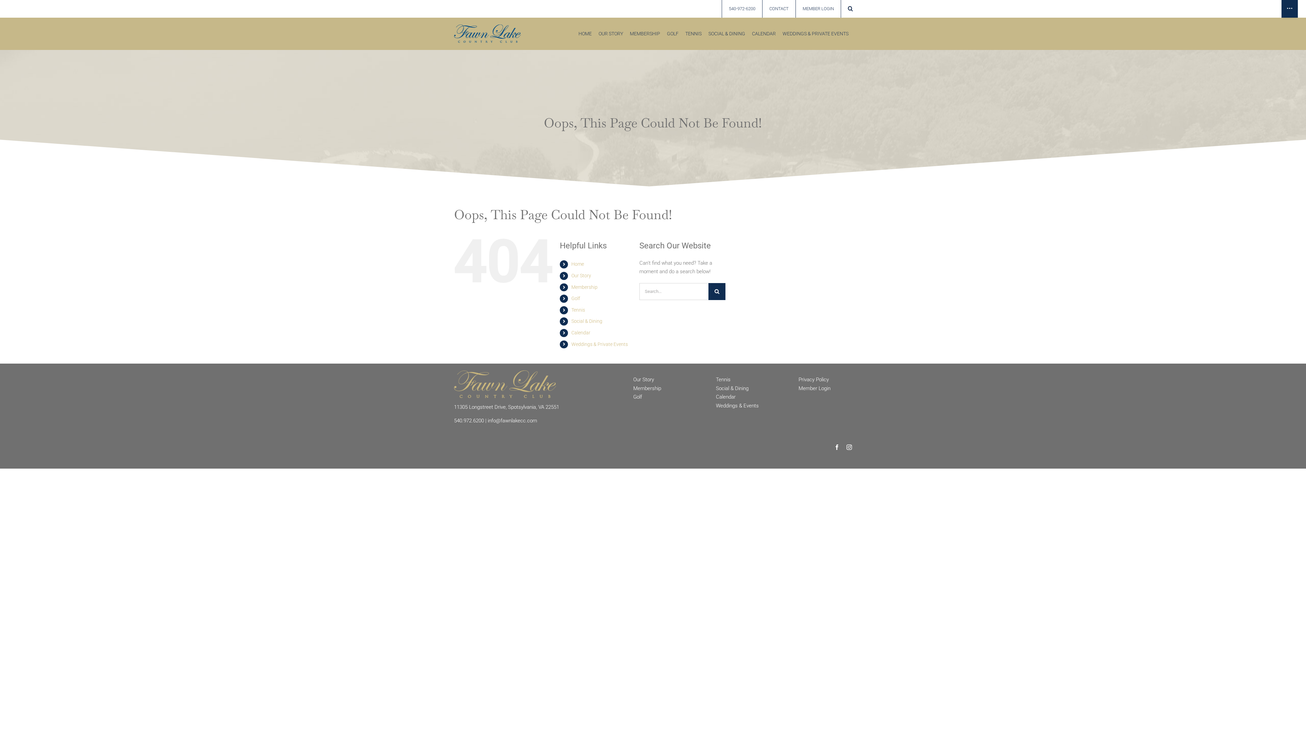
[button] (850, 9)
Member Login (815, 388)
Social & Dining (586, 321)
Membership (584, 287)
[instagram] (849, 447)
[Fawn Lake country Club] (487, 27)
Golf (575, 298)
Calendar (580, 332)
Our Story (581, 275)
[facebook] (837, 447)
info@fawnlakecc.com (512, 421)
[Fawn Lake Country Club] (505, 373)
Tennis (578, 310)
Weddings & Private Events (599, 344)
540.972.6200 (469, 421)
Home (577, 264)
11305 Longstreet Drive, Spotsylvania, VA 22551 (506, 407)
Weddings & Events (737, 406)
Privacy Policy (814, 380)
